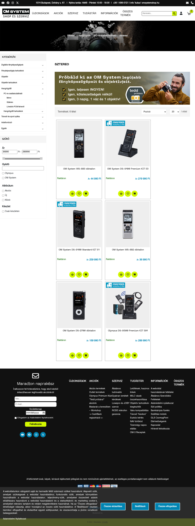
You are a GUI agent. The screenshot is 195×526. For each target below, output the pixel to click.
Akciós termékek (97, 389)
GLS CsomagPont (159, 418)
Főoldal (70, 36)
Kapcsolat (155, 425)
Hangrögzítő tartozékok (13, 111)
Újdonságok (40, 13)
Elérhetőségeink (158, 421)
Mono (9, 98)
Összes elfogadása (167, 506)
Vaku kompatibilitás (139, 410)
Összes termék (126, 13)
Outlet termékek (97, 392)
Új (6, 195)
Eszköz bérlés (137, 418)
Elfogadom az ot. (35, 418)
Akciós (8, 191)
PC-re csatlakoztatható (105, 36)
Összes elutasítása (113, 506)
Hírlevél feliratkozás (160, 429)
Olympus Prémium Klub (100, 396)
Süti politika (156, 407)
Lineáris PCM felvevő (15, 107)
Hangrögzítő (84, 36)
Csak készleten (12, 211)
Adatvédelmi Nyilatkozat (40, 418)
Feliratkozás (36, 424)
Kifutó (7, 200)
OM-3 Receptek (137, 432)
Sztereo (124, 36)
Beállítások (140, 506)
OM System (10, 178)
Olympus (9, 173)
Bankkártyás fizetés (160, 410)
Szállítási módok (159, 414)
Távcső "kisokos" (138, 414)
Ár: (89, 179)
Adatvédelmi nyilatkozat (162, 403)
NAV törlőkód (136, 421)
